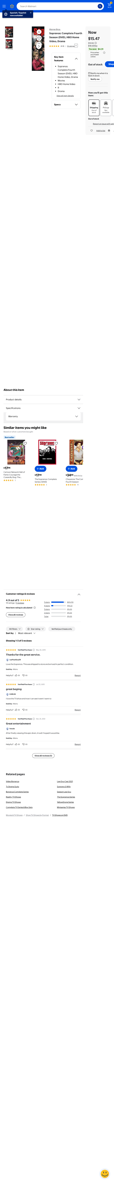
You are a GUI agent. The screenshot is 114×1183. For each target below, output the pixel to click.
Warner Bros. (55, 29)
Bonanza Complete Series (17, 792)
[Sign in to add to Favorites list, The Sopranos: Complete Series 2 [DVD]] (56, 443)
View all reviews (15, 615)
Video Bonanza (12, 781)
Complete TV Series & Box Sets (19, 807)
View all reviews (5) (43, 755)
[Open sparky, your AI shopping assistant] (104, 1173)
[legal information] (104, 52)
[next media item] (38, 46)
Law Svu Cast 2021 (65, 781)
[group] (61, 46)
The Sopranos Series (66, 797)
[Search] (100, 6)
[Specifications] (79, 408)
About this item (14, 390)
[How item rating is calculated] (34, 607)
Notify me (95, 79)
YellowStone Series (65, 802)
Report (78, 675)
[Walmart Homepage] (12, 6)
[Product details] (79, 399)
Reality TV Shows (13, 797)
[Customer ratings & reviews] (79, 593)
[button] (35, 48)
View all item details (65, 95)
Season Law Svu (64, 792)
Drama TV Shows (13, 802)
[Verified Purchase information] (34, 650)
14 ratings (70, 46)
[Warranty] (76, 416)
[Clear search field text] (96, 6)
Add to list (100, 130)
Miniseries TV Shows (66, 807)
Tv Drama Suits (12, 786)
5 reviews (20, 603)
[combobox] (60, 6)
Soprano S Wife (64, 786)
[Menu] (4, 6)
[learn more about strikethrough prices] (95, 43)
